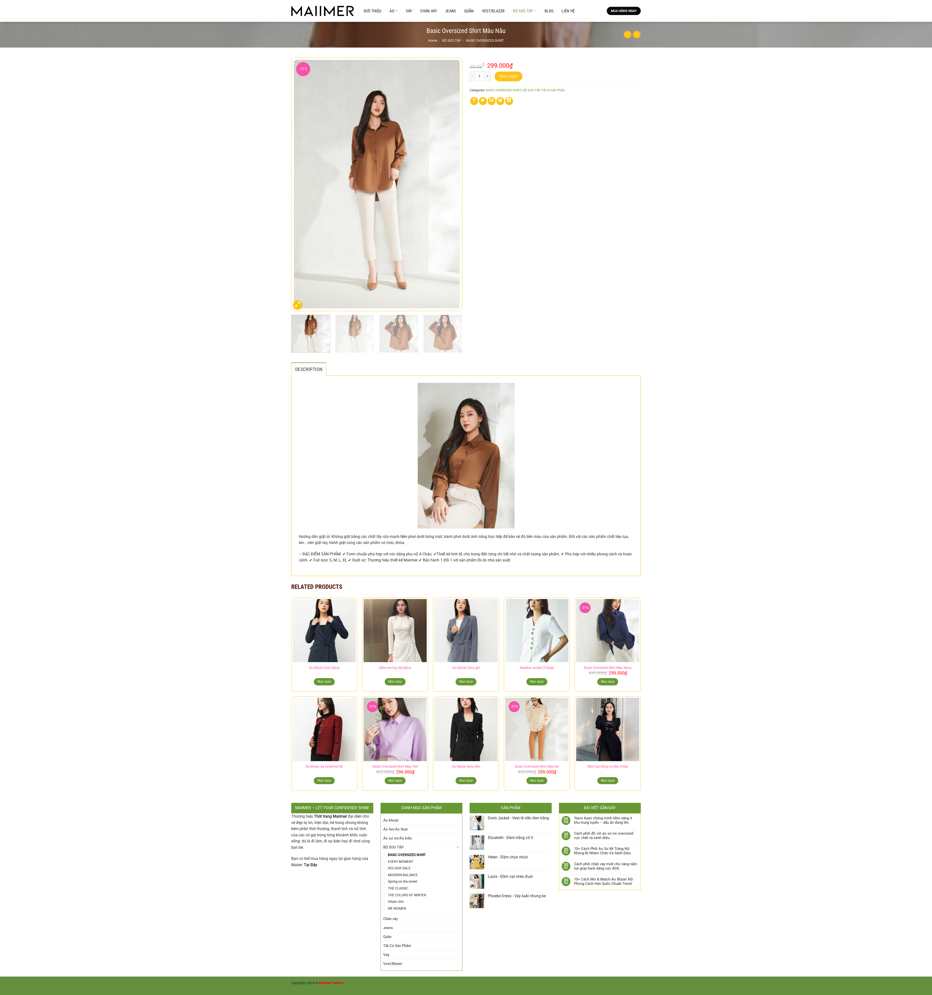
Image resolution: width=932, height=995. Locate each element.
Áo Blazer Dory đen (466, 767)
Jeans (450, 11)
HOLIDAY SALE (399, 868)
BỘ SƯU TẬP (523, 11)
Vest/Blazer (493, 11)
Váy (409, 11)
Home (432, 40)
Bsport (310, 989)
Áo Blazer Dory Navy (324, 668)
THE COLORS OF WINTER (407, 895)
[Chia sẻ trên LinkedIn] (509, 101)
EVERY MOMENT (400, 861)
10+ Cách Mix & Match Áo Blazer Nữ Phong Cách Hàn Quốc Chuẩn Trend (603, 881)
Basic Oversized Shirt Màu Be (537, 767)
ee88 (319, 989)
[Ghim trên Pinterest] (500, 101)
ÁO (392, 11)
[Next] (453, 184)
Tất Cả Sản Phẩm (553, 90)
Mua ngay (508, 76)
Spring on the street (402, 881)
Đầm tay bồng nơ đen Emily (607, 767)
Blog (549, 11)
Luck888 (297, 989)
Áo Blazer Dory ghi (466, 668)
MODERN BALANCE (403, 875)
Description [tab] (308, 369)
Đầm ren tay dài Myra (395, 668)
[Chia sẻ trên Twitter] (483, 101)
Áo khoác (391, 820)
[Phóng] (297, 305)
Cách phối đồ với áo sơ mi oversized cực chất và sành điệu (603, 835)
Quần (469, 11)
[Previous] (300, 184)
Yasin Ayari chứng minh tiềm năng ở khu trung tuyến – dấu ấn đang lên (603, 820)
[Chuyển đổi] (458, 847)
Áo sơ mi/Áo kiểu (397, 838)
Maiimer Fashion (331, 983)
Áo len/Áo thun (395, 829)
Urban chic (396, 902)
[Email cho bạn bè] (492, 101)
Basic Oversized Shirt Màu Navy (608, 668)
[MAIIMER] (322, 11)
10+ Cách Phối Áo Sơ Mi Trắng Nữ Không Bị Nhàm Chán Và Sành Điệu (602, 851)
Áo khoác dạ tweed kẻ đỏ (324, 767)
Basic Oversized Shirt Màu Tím (395, 767)
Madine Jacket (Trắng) (537, 668)
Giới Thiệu (372, 11)
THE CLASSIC (398, 888)
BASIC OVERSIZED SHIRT (485, 40)
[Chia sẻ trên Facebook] (474, 101)
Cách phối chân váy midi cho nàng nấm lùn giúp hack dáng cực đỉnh (605, 866)
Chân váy (428, 11)
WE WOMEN (397, 908)
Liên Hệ (568, 11)
